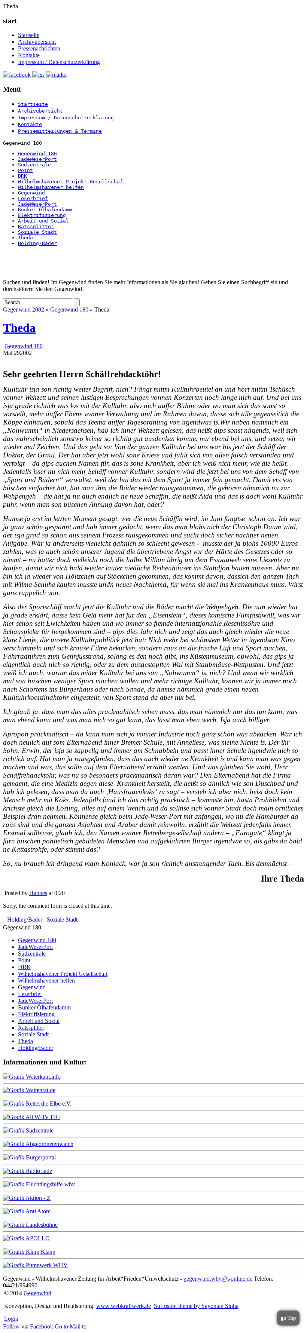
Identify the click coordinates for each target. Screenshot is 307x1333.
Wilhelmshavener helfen (51, 187)
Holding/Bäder (37, 243)
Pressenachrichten (39, 48)
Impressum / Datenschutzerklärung (59, 62)
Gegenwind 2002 (23, 309)
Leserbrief (33, 198)
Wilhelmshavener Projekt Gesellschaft (72, 181)
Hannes (38, 893)
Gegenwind (31, 193)
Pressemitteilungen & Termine (60, 131)
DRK (22, 176)
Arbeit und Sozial (43, 221)
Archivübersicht (37, 42)
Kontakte (29, 55)
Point (25, 170)
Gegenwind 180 (37, 153)
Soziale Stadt (37, 232)
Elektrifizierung (42, 215)
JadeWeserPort (37, 159)
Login (11, 1318)
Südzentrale (34, 165)
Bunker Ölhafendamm (45, 209)
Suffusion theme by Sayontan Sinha (196, 1306)
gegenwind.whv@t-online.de (217, 1278)
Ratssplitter (36, 226)
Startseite (28, 35)
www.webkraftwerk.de (123, 1306)
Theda (25, 237)
